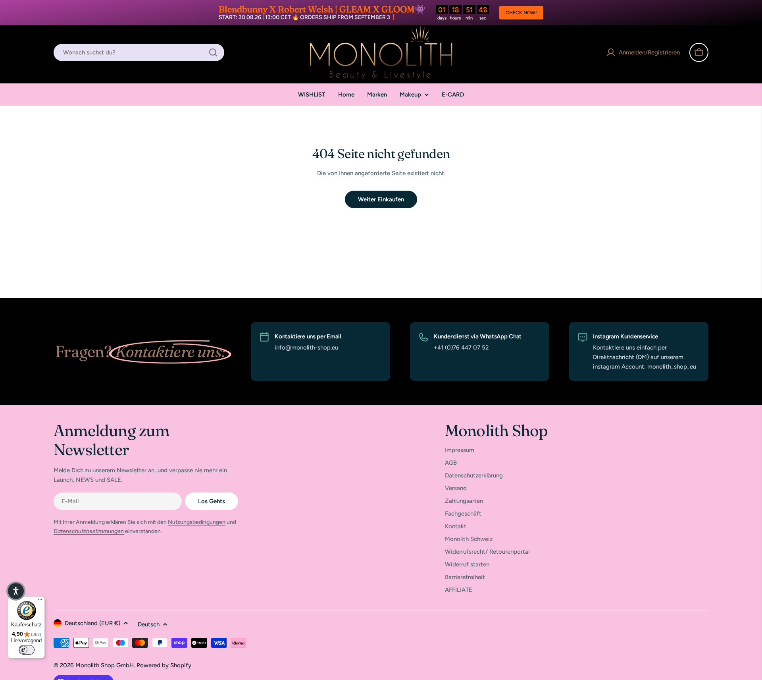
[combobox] (139, 52)
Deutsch (149, 624)
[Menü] (40, 601)
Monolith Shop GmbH (104, 665)
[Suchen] (213, 52)
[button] (15, 591)
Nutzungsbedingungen (196, 522)
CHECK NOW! (521, 12)
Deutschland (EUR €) (92, 623)
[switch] (27, 650)
